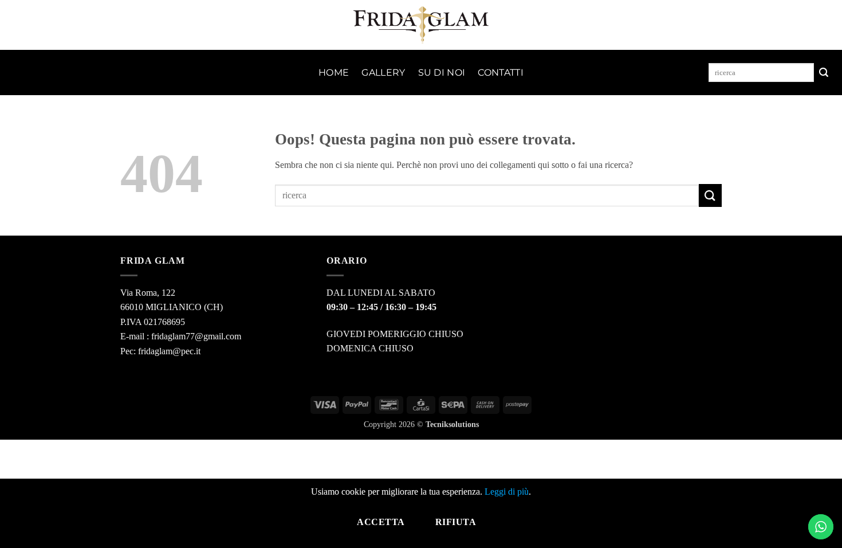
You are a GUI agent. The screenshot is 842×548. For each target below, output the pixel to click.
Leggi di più (507, 491)
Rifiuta (455, 522)
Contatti (501, 72)
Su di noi (442, 72)
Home (333, 72)
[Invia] (823, 73)
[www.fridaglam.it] (421, 25)
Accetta (380, 522)
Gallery (383, 72)
